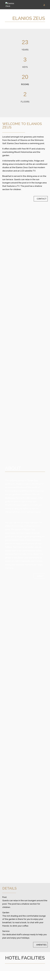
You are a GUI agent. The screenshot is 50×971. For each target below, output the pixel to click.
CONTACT (42, 199)
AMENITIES (41, 945)
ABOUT (40, 576)
